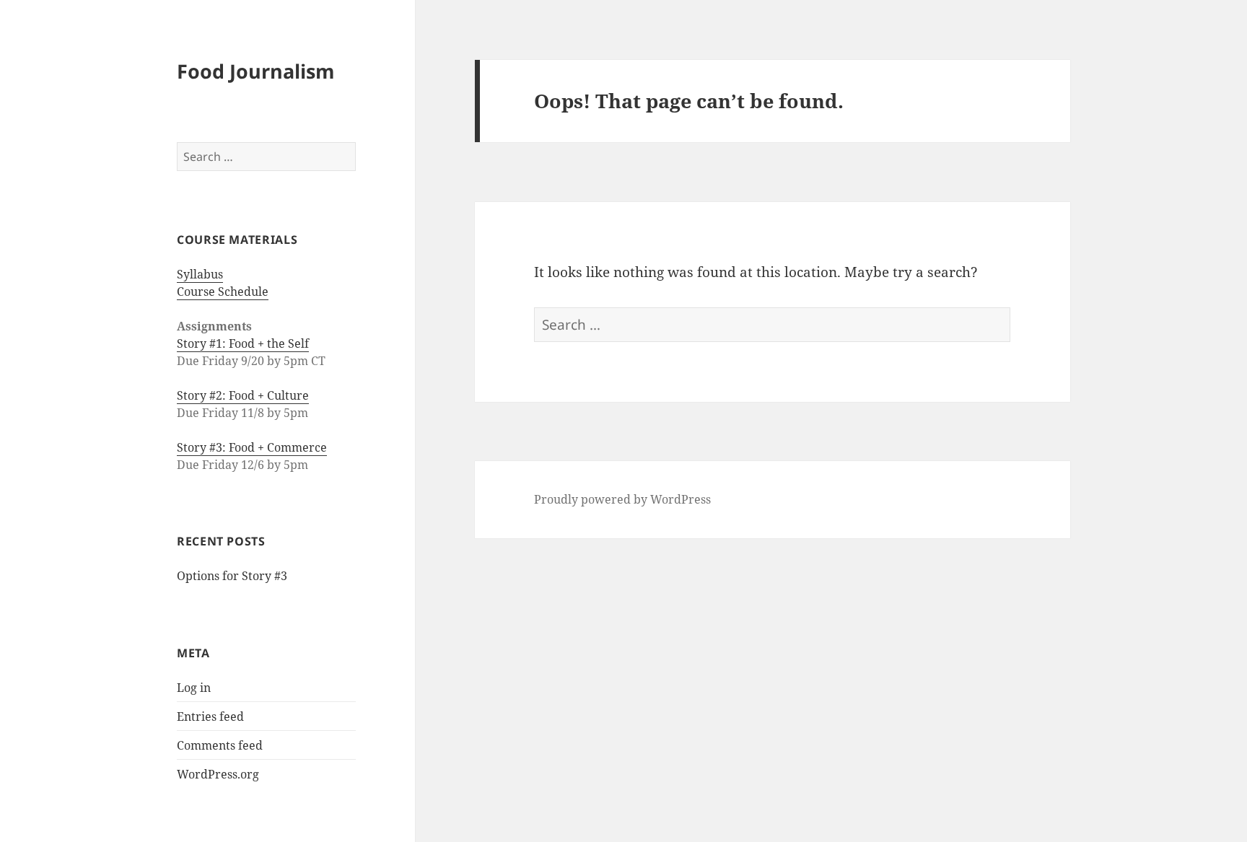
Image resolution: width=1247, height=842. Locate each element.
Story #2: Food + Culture (243, 395)
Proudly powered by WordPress (622, 499)
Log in (194, 688)
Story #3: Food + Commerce (252, 447)
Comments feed (220, 745)
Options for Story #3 (232, 576)
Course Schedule (222, 291)
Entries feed (210, 716)
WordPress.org (218, 774)
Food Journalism (256, 71)
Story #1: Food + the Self (243, 343)
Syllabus (200, 274)
